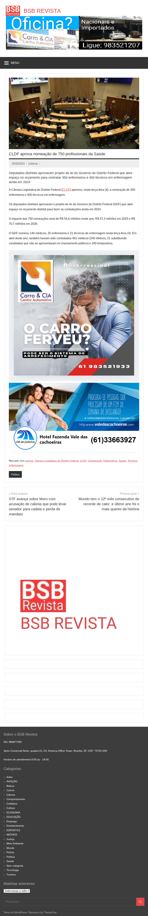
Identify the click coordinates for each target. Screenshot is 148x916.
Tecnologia (12, 870)
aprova (29, 460)
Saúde (122, 460)
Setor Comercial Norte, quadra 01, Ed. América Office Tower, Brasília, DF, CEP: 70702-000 (55, 750)
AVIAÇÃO (11, 781)
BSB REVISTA (42, 11)
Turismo (11, 874)
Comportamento (15, 799)
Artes (9, 777)
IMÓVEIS (11, 834)
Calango (33, 163)
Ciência (10, 794)
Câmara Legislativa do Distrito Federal (57, 460)
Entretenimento (15, 825)
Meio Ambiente (14, 843)
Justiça (10, 839)
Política (15, 474)
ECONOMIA (13, 812)
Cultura (10, 808)
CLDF (66, 189)
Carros (10, 790)
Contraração (95, 460)
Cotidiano (11, 803)
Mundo (10, 848)
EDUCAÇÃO (13, 816)
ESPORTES (13, 830)
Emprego (11, 821)
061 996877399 (13, 741)
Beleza (10, 785)
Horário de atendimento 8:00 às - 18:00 (26, 759)
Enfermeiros (110, 460)
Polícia (10, 852)
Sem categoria (14, 865)
